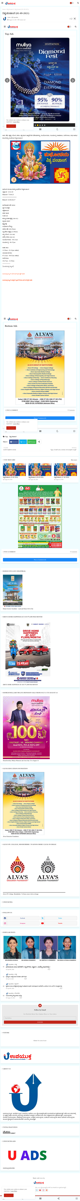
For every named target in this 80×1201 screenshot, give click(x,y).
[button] (78, 3)
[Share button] (39, 442)
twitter (60, 918)
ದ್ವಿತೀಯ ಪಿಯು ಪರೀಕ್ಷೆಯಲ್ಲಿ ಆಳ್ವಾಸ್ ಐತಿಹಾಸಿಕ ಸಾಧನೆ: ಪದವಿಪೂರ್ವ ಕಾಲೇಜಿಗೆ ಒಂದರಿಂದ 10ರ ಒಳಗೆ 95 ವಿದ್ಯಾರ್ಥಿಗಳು (34, 986)
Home (4, 9)
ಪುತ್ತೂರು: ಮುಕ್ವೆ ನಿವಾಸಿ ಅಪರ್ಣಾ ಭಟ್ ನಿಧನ (16, 976)
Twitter (24, 442)
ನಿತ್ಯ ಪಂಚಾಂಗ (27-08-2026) (61, 477)
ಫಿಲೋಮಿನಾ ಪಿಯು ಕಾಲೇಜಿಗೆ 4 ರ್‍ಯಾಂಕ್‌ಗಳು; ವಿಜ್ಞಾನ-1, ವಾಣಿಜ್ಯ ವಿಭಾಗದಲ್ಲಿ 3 (28, 967)
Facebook (15, 442)
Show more (74, 460)
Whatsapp (32, 442)
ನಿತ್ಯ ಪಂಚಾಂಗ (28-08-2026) (36, 477)
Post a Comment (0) (40, 560)
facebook (22, 918)
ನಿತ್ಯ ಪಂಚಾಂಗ (10, 9)
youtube (60, 923)
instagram (22, 923)
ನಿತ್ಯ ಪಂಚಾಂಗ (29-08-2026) (10, 477)
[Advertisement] (40, 300)
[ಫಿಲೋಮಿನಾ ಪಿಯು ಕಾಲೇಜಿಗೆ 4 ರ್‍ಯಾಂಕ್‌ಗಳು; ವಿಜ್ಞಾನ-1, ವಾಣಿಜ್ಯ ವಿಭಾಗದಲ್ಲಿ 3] (40, 948)
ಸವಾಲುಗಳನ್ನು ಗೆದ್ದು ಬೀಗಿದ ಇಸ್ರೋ (14, 995)
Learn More (14, 1191)
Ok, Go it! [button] (9, 1195)
